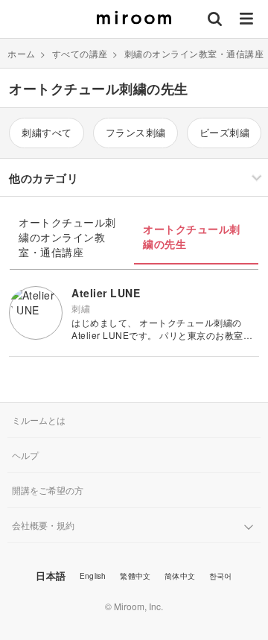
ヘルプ (25, 455)
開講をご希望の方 (47, 490)
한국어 (220, 576)
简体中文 (180, 576)
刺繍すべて (47, 132)
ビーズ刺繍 (225, 132)
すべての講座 (80, 53)
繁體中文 (135, 576)
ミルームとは (39, 420)
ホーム (21, 53)
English (93, 576)
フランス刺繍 (136, 132)
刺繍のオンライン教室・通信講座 (194, 53)
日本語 (51, 575)
